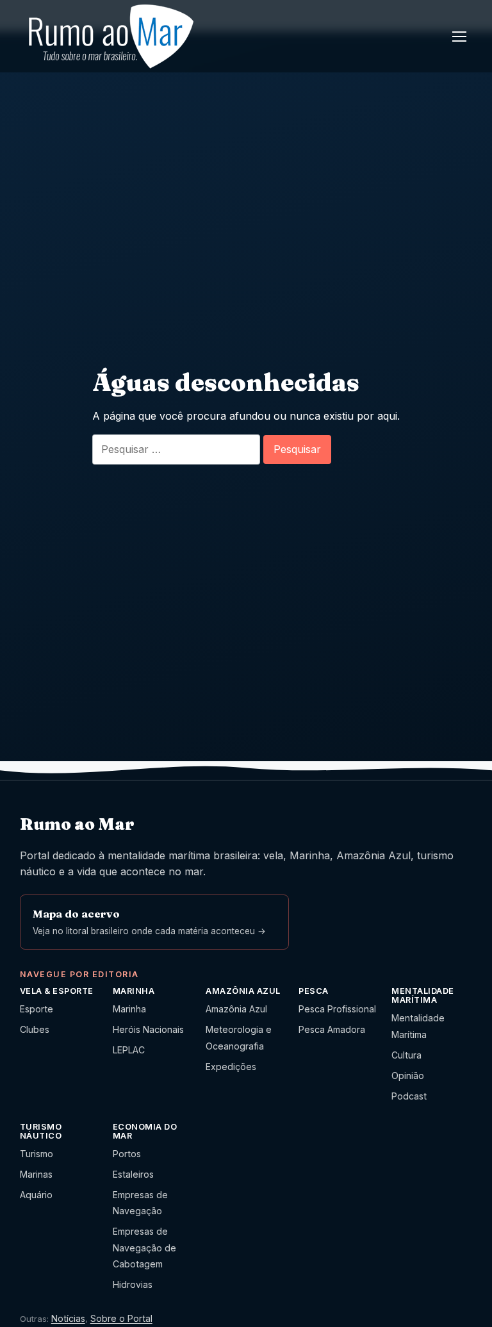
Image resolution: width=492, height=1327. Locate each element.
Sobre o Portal (121, 1318)
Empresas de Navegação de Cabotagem (144, 1247)
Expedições (231, 1066)
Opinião (407, 1075)
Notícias (68, 1318)
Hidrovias (132, 1284)
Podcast (409, 1096)
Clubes (34, 1029)
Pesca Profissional (337, 1008)
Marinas (36, 1174)
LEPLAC (129, 1049)
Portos (127, 1153)
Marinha (129, 1008)
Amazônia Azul (236, 1008)
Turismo (36, 1153)
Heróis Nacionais (148, 1029)
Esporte (36, 1008)
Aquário (36, 1194)
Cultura (406, 1055)
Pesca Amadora (332, 1029)
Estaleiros (133, 1174)
